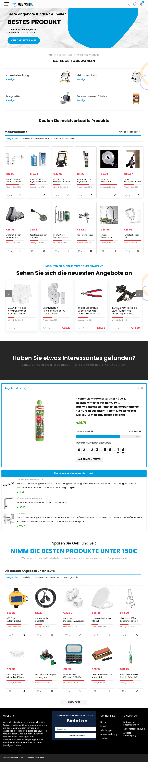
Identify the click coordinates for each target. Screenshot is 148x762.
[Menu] (6, 4)
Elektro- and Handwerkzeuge (30, 479)
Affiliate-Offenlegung (129, 734)
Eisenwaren (22, 513)
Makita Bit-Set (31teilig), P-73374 (72, 676)
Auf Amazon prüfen (89, 455)
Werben (104, 738)
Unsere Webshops (109, 734)
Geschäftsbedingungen (135, 728)
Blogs (103, 726)
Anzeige (10, 79)
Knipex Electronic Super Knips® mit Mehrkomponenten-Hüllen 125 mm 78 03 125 (55, 313)
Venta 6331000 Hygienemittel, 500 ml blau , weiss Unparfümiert (38, 183)
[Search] (128, 4)
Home (103, 722)
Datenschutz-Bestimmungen (131, 723)
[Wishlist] (134, 4)
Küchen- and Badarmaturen (29, 498)
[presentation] (8, 293)
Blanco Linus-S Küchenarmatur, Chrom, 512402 (43, 502)
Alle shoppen (106, 730)
